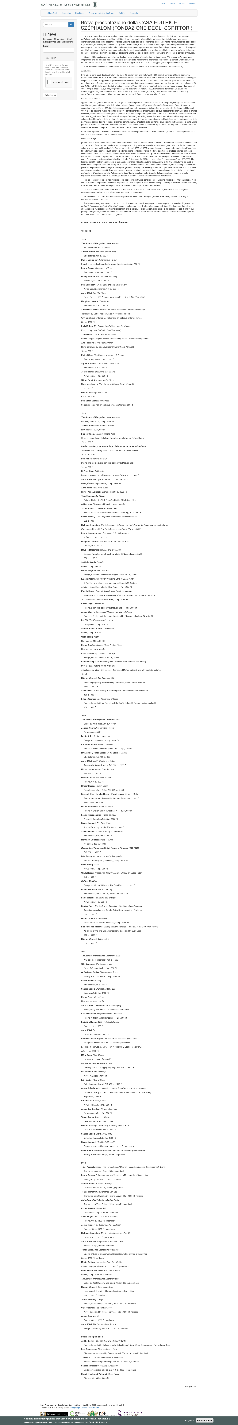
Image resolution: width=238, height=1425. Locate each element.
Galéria (122, 13)
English (162, 3)
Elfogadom (189, 1420)
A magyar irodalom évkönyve (101, 13)
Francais (192, 3)
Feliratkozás (50, 95)
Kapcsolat (134, 13)
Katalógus (79, 13)
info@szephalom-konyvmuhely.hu (84, 1407)
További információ (98, 1422)
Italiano (172, 3)
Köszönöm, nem (204, 1420)
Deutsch (182, 3)
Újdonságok (52, 13)
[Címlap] (69, 4)
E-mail (46, 45)
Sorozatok (66, 13)
